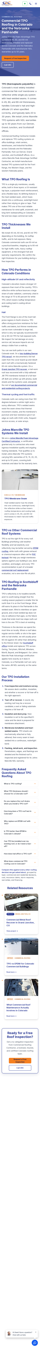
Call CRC (7, 65)
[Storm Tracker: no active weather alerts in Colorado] (25, 3)
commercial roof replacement (15, 570)
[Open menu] (36, 3)
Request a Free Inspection (15, 58)
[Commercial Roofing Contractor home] (7, 4)
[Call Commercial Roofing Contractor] (30, 3)
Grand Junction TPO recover (14, 369)
